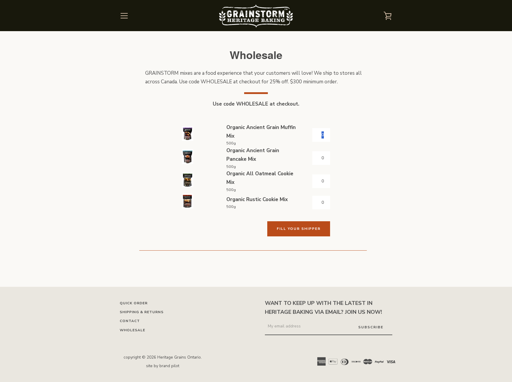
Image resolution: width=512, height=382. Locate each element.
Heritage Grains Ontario (179, 357)
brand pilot (169, 366)
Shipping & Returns (142, 312)
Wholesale (132, 330)
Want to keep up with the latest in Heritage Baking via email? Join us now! (323, 308)
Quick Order (134, 303)
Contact (130, 321)
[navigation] (124, 15)
